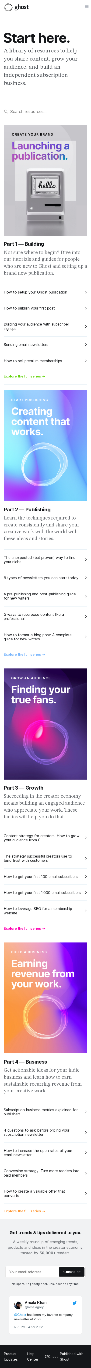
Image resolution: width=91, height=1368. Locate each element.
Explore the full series (24, 376)
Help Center (32, 1357)
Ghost (65, 1359)
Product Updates (11, 1357)
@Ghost (51, 1356)
